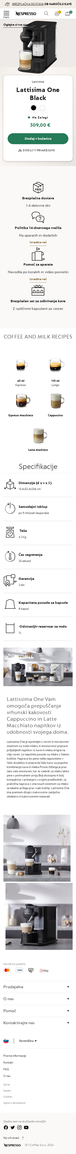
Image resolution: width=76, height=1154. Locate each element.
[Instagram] (19, 1127)
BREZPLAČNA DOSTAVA (28, 4)
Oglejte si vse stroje (17, 25)
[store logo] (26, 14)
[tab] (38, 987)
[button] (28, 1041)
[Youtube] (26, 1127)
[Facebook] (5, 1127)
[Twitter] (12, 1127)
